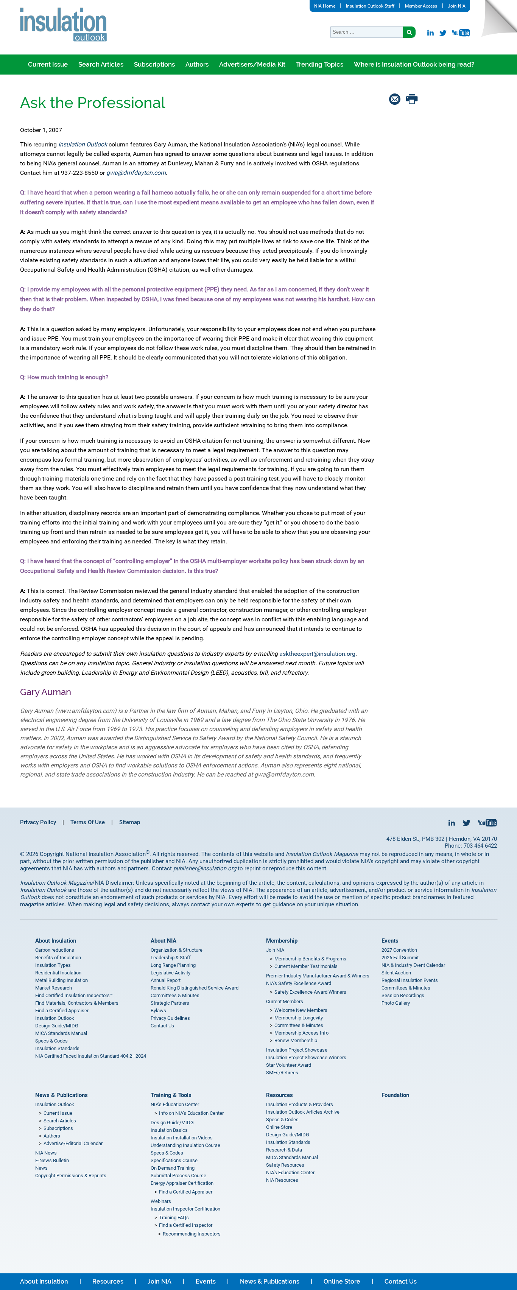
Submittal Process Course (178, 1175)
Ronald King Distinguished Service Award (194, 988)
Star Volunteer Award (288, 1065)
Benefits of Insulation (58, 957)
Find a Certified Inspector (185, 1225)
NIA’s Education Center (175, 1104)
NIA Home (324, 6)
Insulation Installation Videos (182, 1138)
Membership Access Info (301, 1033)
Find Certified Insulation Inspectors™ (74, 995)
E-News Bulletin (52, 1160)
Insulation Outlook (54, 1018)
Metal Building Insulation (61, 980)
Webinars (161, 1201)
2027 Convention (399, 950)
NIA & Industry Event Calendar (413, 965)
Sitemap (129, 822)
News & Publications (61, 1095)
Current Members (284, 1001)
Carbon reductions (54, 950)
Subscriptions (154, 64)
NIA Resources (282, 1180)
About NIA (163, 940)
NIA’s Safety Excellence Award (298, 983)
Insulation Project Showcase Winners (306, 1057)
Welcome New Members (300, 1010)
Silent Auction (396, 973)
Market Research (53, 988)
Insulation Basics (169, 1130)
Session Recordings (403, 995)
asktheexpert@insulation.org (317, 653)
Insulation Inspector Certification (185, 1209)
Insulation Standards (57, 1048)
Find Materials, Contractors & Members (76, 1003)
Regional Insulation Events (410, 980)
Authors (197, 64)
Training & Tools (171, 1095)
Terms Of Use (87, 822)
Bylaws (158, 1010)
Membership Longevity (298, 1018)
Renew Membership (295, 1040)
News (41, 1168)
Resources (279, 1095)
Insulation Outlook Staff (370, 6)
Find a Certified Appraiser (62, 1010)
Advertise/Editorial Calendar (73, 1143)
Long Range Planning (173, 965)
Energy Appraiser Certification (182, 1183)
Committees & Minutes (175, 995)
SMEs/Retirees (282, 1072)
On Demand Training (173, 1168)
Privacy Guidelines (170, 1018)
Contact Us (162, 1026)
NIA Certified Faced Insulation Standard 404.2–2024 (90, 1056)
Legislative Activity (170, 973)
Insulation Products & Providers (299, 1104)
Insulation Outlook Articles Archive (302, 1112)
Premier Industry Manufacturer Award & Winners (317, 976)
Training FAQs (174, 1217)
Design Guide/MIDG (56, 1026)
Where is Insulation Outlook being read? (414, 64)
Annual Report (166, 980)
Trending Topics (319, 64)
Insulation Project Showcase (296, 1050)
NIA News (46, 1153)
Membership (281, 940)
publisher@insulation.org (204, 868)
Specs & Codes (51, 1041)
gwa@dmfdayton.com (136, 172)
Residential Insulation (58, 973)
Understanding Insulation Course (185, 1145)
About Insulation (55, 940)
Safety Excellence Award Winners (310, 992)
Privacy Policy (38, 822)
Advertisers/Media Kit (252, 64)
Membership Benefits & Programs (310, 959)
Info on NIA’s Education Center (191, 1113)
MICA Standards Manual (61, 1033)
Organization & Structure (176, 950)
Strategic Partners (170, 1003)
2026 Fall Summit (400, 957)
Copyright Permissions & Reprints (70, 1175)
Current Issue (48, 64)
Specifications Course (174, 1160)
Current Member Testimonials (306, 966)
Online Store (279, 1127)
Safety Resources (285, 1165)
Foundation (395, 1095)
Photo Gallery (396, 1003)
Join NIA (457, 6)
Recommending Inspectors (192, 1234)
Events (390, 940)
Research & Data (284, 1150)
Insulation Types (53, 965)
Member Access (421, 6)
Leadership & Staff (171, 957)
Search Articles (100, 64)
